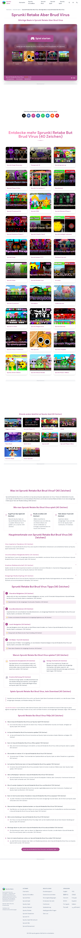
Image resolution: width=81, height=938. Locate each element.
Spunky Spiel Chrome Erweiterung (8, 904)
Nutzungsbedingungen (49, 898)
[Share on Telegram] (48, 116)
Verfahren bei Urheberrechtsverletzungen (10, 908)
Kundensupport (47, 891)
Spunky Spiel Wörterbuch (30, 920)
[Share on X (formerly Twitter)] (24, 116)
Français (74, 898)
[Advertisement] (40, 96)
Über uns (45, 913)
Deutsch (65, 898)
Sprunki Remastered (28, 926)
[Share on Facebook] (29, 116)
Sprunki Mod (43, 2)
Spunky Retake (27, 910)
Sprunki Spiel (52, 2)
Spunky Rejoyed (27, 907)
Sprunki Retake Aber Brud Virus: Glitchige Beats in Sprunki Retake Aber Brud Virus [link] (43, 9)
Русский (65, 907)
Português (66, 904)
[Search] (69, 2)
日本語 (74, 894)
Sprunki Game (17, 9)
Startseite (22, 2)
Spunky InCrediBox (31, 2)
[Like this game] (71, 78)
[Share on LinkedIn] (38, 116)
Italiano (74, 904)
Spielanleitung (47, 907)
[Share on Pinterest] (57, 116)
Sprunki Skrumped (10, 707)
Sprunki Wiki (26, 923)
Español (74, 901)
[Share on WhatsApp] (43, 116)
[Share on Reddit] (52, 116)
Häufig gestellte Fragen (49, 910)
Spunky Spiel (62, 2)
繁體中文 (65, 894)
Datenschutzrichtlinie (49, 894)
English (65, 891)
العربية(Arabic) (76, 907)
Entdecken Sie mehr (48, 901)
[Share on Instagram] (33, 116)
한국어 (65, 901)
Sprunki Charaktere (28, 913)
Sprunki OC (26, 917)
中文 (73, 891)
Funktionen (46, 904)
